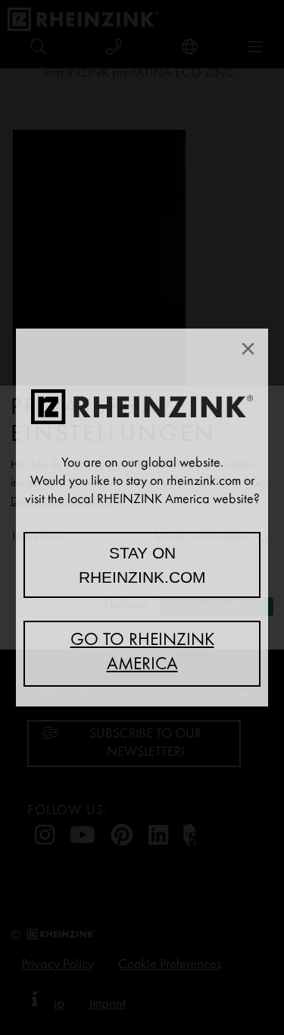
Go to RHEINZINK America (142, 653)
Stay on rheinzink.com (142, 565)
